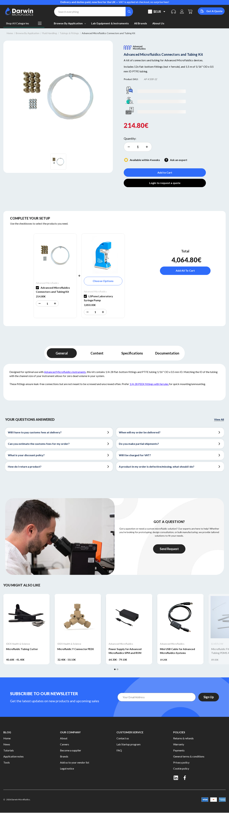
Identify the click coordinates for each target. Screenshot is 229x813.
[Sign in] (182, 11)
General (62, 353)
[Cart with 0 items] (190, 11)
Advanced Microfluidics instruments (65, 371)
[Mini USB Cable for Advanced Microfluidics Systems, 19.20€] (180, 617)
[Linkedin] (176, 777)
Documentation (167, 353)
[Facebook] (185, 777)
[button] (39, 303)
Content (97, 353)
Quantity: (130, 138)
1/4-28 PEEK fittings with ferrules (149, 384)
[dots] (115, 669)
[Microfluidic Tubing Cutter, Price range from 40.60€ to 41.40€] (26, 617)
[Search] (129, 11)
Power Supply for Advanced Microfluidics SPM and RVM (125, 651)
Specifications (132, 353)
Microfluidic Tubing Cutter (22, 649)
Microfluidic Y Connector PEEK (75, 649)
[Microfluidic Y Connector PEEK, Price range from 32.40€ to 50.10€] (78, 617)
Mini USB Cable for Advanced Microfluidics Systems (177, 651)
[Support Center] (173, 11)
